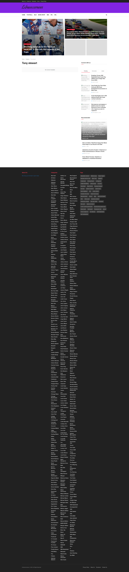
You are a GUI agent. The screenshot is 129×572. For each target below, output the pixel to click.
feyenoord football (54, 541)
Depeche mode (55, 478)
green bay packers (63, 192)
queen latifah (73, 264)
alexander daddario (53, 201)
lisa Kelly (63, 428)
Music (62, 532)
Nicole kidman (73, 198)
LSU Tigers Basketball (63, 445)
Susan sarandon (72, 428)
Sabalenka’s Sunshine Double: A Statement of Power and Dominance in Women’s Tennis (94, 150)
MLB (35, 15)
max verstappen (63, 470)
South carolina (74, 386)
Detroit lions (54, 480)
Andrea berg (54, 219)
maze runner (64, 473)
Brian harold (54, 337)
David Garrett (54, 456)
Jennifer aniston (63, 277)
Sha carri (83, 204)
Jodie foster (64, 299)
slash (71, 371)
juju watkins (64, 330)
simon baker (73, 363)
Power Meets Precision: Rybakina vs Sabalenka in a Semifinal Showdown (91, 157)
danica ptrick (54, 450)
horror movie (64, 220)
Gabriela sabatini (53, 558)
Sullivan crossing (72, 417)
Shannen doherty (72, 350)
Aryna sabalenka (53, 257)
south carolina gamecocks (86, 206)
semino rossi (73, 336)
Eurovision (54, 530)
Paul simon (73, 237)
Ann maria (53, 235)
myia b (62, 538)
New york (72, 181)
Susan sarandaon (72, 424)
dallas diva (54, 442)
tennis (104, 209)
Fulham (53, 556)
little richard (64, 436)
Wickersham (73, 532)
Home (38, 1)
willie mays (73, 534)
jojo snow (63, 314)
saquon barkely (72, 318)
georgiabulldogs (65, 185)
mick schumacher (64, 505)
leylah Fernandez (63, 414)
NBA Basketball (64, 549)
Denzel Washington (54, 474)
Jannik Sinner (64, 268)
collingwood (54, 420)
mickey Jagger (64, 508)
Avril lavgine (54, 274)
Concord (53, 426)
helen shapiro (64, 209)
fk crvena (53, 545)
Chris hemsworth (54, 402)
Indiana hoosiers (89, 188)
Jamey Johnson (63, 258)
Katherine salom (63, 343)
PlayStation (73, 259)
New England (73, 175)
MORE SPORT (41, 15)
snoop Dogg (73, 382)
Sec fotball (73, 334)
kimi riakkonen (63, 373)
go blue (63, 187)
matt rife (63, 467)
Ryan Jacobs (73, 302)
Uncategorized (73, 507)
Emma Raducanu (53, 519)
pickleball (72, 250)
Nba (95, 196)
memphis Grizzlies (63, 484)
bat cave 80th (54, 290)
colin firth (53, 414)
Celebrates (54, 379)
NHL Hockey (73, 196)
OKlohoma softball (85, 201)
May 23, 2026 (85, 138)
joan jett (63, 296)
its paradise (64, 247)
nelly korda (63, 553)
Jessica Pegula (64, 290)
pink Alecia (73, 252)
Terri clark (72, 447)
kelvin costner (64, 351)
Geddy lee (63, 175)
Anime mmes (54, 230)
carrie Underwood (54, 371)
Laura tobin (64, 400)
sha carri (72, 342)
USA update (73, 511)
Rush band (73, 300)
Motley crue (64, 527)
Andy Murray (54, 226)
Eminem (53, 514)
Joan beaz (63, 294)
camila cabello (55, 352)
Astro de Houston (53, 266)
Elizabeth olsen (53, 511)
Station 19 (72, 399)
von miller (72, 522)
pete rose (72, 245)
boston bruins (54, 316)
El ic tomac (54, 506)
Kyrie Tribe (63, 381)
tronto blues (73, 494)
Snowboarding (73, 384)
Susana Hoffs (73, 431)
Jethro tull (63, 292)
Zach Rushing (73, 553)
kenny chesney (63, 359)
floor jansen (54, 547)
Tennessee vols (72, 442)
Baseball (53, 286)
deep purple (54, 461)
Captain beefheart (53, 357)
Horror (62, 218)
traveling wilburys (72, 489)
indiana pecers (64, 239)
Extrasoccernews (32, 7)
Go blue (82, 188)
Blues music (54, 314)
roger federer (73, 291)
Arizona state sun (54, 251)
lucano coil (64, 448)
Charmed (53, 392)
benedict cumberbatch (54, 300)
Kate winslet (64, 340)
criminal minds (55, 428)
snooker (72, 380)
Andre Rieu (54, 217)
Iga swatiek (63, 227)
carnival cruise (55, 365)
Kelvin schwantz (63, 353)
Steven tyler (73, 406)
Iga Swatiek (63, 224)
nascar (90, 196)
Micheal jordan (84, 196)
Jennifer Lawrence (63, 284)
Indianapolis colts (64, 242)
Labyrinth (63, 383)
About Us (24, 1)
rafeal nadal (73, 269)
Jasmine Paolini (63, 271)
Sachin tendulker (72, 313)
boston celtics (55, 318)
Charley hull (54, 386)
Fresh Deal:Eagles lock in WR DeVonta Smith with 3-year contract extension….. (99, 97)
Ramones (72, 271)
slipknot (72, 373)
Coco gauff (54, 412)
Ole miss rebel (94, 201)
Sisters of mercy (90, 204)
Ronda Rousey (73, 296)
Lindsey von (64, 423)
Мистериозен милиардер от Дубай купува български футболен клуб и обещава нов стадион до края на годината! (99, 107)
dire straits (54, 482)
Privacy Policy (43, 1)
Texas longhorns (73, 452)
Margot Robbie (64, 457)
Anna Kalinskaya (54, 238)
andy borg (54, 224)
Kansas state (64, 332)
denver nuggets (53, 471)
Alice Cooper (54, 208)
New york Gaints (101, 196)
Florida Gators (54, 549)
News (71, 189)
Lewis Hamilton (64, 407)
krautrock (63, 377)
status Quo (73, 401)
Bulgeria (53, 348)
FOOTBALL (30, 15)
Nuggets (72, 211)
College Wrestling (53, 417)
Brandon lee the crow (54, 329)
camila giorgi (54, 354)
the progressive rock (73, 468)
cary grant (54, 374)
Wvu (71, 546)
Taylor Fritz (73, 437)
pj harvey (72, 256)
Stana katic (73, 397)
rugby (71, 298)
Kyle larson (27, 44)
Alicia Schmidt (54, 210)
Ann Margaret (54, 233)
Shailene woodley (72, 344)
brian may (53, 339)
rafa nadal (72, 267)
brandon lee (54, 326)
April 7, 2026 (86, 146)
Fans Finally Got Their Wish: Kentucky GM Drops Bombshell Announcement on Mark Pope (99, 88)
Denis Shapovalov (54, 463)
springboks (73, 394)
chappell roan (55, 383)
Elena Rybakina (55, 508)
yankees (72, 550)
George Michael (62, 182)
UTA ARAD (72, 516)
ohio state (72, 213)
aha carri (53, 175)
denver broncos (53, 467)
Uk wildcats (92, 211)
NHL (55, 15)
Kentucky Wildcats (63, 363)
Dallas (52, 436)
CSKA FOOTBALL (54, 431)
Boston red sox (54, 321)
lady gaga (63, 386)
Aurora (52, 272)
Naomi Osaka (64, 540)
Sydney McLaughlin (73, 434)
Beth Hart (53, 303)
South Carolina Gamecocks (74, 389)
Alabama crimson (53, 183)
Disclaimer (34, 1)
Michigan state (64, 502)
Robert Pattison (72, 280)
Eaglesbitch (54, 504)
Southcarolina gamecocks (99, 206)
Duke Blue (83, 186)
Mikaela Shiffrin (64, 510)
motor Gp (63, 530)
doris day (53, 489)
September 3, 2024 (71, 38)
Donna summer (55, 487)
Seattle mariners (72, 330)
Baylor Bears (54, 293)
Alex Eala (53, 195)
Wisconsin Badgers (72, 541)
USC (71, 513)
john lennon (64, 308)
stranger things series (73, 411)
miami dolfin (64, 487)
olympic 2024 (73, 221)
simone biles (73, 365)
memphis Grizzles (63, 480)
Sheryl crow (73, 358)
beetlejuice (54, 297)
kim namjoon (64, 371)
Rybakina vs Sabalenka (73, 305)
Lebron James (64, 403)
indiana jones (64, 237)
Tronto (71, 492)
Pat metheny (73, 228)
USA (71, 509)
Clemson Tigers (53, 408)
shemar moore (73, 356)
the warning (73, 472)
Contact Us (29, 1)
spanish (72, 392)
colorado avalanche (53, 422)
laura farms (64, 398)
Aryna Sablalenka (54, 261)
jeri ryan (63, 288)
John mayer (64, 310)
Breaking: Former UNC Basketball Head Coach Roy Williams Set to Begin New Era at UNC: (98, 78)
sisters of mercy (72, 368)
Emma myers (54, 516)
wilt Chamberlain (73, 537)
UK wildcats (73, 502)
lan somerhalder (64, 393)
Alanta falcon (54, 190)
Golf (62, 189)
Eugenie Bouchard (53, 527)
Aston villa (54, 264)
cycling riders (55, 434)
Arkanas (53, 254)
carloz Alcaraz (54, 363)
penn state (72, 239)
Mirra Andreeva (64, 516)
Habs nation (64, 198)
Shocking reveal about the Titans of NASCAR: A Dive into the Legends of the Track (42, 49)
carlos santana (55, 360)
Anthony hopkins (53, 245)
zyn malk (72, 555)
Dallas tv (53, 448)
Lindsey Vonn (64, 426)
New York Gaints (72, 184)
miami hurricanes (63, 490)
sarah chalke (73, 322)
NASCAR (63, 545)
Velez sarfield (73, 518)
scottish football (72, 327)
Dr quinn (53, 495)
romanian (101, 201)
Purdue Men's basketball (73, 261)
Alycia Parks (54, 212)
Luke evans (64, 455)
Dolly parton (54, 484)
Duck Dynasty (54, 497)
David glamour (55, 458)
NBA (48, 15)
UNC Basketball (74, 504)
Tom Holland (73, 480)
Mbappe (63, 475)
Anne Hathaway (53, 241)
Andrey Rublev (55, 221)
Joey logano (64, 303)
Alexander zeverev (53, 205)
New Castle (63, 559)
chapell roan (54, 381)
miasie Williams (64, 493)
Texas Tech (73, 455)
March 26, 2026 (86, 160)
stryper (72, 414)
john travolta (64, 312)
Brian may (94, 178)
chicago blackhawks (54, 396)
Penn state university (72, 242)
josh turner (64, 321)
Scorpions (72, 324)
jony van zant (64, 316)
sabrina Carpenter (72, 309)
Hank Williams (64, 200)
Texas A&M (73, 449)
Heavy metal (64, 207)
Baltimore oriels (53, 277)
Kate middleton (64, 338)
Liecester (63, 419)
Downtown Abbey (54, 492)
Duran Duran (54, 501)
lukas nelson (64, 452)
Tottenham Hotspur (72, 485)
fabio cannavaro (54, 533)
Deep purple (93, 183)
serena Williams (72, 339)
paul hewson (73, 235)
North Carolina (73, 201)
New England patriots (73, 178)
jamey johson (64, 262)
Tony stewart (71, 29)
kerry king (63, 366)
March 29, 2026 (86, 153)
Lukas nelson (96, 191)
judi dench (63, 328)
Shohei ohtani (73, 360)
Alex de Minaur (55, 192)
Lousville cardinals (63, 439)
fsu (52, 553)
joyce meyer (64, 323)
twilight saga (73, 500)
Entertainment (54, 522)
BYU (52, 350)
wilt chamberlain (84, 214)
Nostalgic (72, 203)
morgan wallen (64, 525)
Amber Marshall (55, 215)
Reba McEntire (73, 273)
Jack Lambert (64, 252)
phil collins (73, 247)
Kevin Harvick (64, 368)
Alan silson (54, 186)
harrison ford (64, 202)
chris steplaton (55, 406)
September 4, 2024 (39, 54)
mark (62, 465)
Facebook (53, 536)
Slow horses (73, 377)
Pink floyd (72, 254)
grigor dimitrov (64, 195)
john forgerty (64, 305)
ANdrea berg (94, 176)
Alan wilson (54, 188)
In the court (64, 231)
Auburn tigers (54, 270)
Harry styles (64, 204)
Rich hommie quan (73, 276)
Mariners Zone (64, 463)
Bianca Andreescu (54, 306)
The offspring (73, 464)
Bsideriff (53, 345)
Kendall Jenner (64, 357)
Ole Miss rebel (74, 219)
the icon (72, 460)
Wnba (71, 544)
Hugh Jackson (64, 222)
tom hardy (72, 478)
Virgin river (73, 520)
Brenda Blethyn (55, 332)
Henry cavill (64, 211)
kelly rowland (64, 348)
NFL (52, 15)
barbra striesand (53, 281)
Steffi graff (72, 403)
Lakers (62, 390)
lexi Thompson (63, 410)
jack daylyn (64, 250)
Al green (53, 178)
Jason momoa (64, 274)
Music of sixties (63, 535)
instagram (63, 245)
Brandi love (54, 324)
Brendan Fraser (55, 334)
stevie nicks (73, 408)
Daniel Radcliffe (53, 453)
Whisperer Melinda (72, 525)
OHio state (87, 199)
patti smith (72, 233)
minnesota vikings (63, 513)
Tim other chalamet (72, 474)
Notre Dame (73, 205)
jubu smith (63, 325)
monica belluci (64, 521)
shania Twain (73, 348)
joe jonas (63, 301)
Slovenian (72, 375)
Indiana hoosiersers (64, 234)
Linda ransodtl (64, 421)
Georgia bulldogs (98, 186)
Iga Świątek (63, 229)
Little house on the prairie (64, 433)
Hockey (62, 215)
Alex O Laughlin (53, 197)
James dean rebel (64, 255)
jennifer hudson (63, 281)
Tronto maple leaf (73, 497)
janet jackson (64, 264)
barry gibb (54, 284)
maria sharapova (63, 460)
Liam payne (63, 417)
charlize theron (53, 388)
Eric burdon (54, 524)
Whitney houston (72, 529)
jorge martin (64, 319)
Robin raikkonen (72, 288)
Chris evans (54, 400)
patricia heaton (74, 230)
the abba (72, 458)
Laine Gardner (64, 388)
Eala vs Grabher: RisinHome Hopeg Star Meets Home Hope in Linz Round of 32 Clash (94, 143)
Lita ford (63, 430)
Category (27, 59)
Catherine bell (54, 377)
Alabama (53, 180)
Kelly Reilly (63, 346)
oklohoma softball (72, 216)
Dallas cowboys (53, 439)
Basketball (53, 288)
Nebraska (63, 551)
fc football (54, 539)
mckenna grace (64, 478)
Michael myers (64, 498)
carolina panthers (53, 368)
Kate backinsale (63, 335)
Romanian (72, 293)
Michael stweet (64, 500)
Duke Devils (54, 499)
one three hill (73, 224)
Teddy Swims (73, 439)
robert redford (74, 285)
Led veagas (63, 405)
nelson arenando (63, 556)
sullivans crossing (72, 420)
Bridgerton (54, 341)
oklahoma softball (95, 199)
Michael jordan (64, 496)
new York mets (73, 187)
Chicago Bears (55, 394)
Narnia (62, 542)
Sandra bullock (74, 316)
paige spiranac (74, 226)
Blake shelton (54, 311)
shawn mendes (74, 354)
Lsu (61, 442)
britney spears (55, 343)
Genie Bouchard (63, 178)
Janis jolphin (64, 266)
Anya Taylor (54, 248)
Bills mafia (53, 309)
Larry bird (63, 396)
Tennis (71, 445)
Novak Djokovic (72, 208)
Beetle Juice (54, 295)
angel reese (54, 228)
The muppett (73, 462)
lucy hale (63, 450)
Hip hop (63, 213)
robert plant (73, 283)
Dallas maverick (53, 445)
